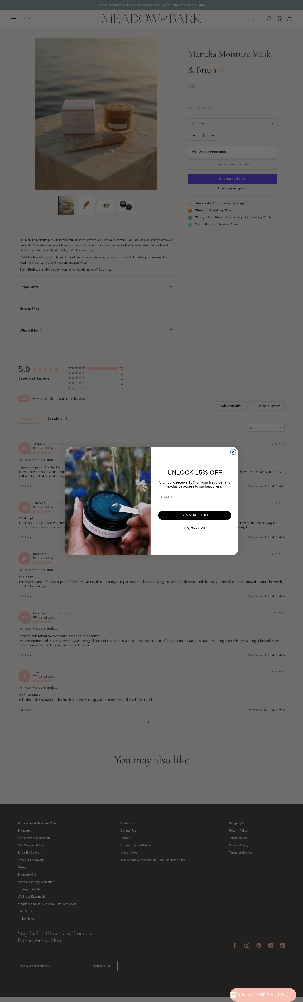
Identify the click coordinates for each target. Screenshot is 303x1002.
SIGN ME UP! (194, 515)
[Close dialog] (233, 452)
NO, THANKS (194, 528)
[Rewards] (263, 995)
